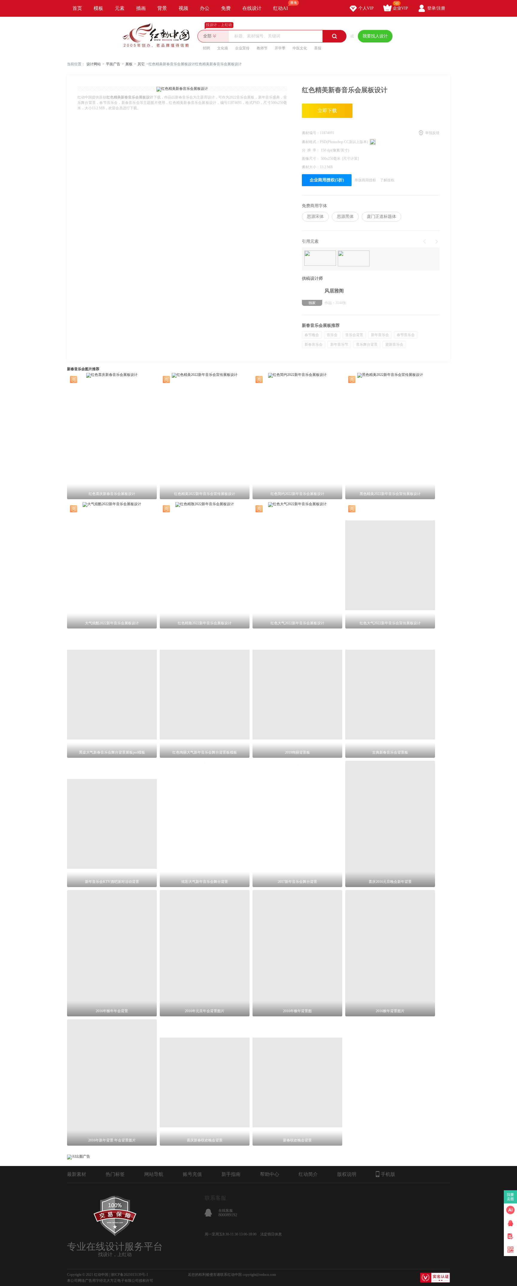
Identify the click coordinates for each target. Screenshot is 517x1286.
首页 (77, 8)
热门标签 (115, 1174)
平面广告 (113, 64)
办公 (204, 8)
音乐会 (332, 335)
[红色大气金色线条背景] (353, 259)
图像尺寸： (311, 159)
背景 (162, 8)
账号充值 (192, 1174)
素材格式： (311, 142)
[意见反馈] (510, 1236)
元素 (119, 8)
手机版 (388, 1174)
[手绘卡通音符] (320, 258)
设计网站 (93, 64)
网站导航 (153, 1174)
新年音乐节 (339, 344)
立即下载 (327, 110)
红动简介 (308, 1174)
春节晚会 (312, 335)
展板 (129, 64)
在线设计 (251, 8)
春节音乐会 (406, 335)
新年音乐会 (380, 335)
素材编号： (311, 133)
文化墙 (222, 48)
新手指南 (231, 1174)
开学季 (280, 48)
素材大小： (311, 167)
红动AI (280, 8)
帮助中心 (269, 1174)
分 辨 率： (311, 150)
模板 (98, 8)
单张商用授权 (365, 180)
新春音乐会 (314, 344)
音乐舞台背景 (367, 344)
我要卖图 (510, 1197)
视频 (183, 8)
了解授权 (387, 180)
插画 (141, 8)
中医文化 (300, 48)
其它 (141, 64)
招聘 (206, 48)
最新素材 (76, 1174)
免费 (226, 8)
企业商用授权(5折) (327, 180)
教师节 (262, 48)
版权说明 (346, 1174)
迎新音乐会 (394, 344)
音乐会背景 (354, 335)
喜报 (317, 48)
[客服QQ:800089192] (510, 1223)
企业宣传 (242, 48)
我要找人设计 (375, 36)
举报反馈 (432, 133)
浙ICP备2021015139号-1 (129, 1275)
